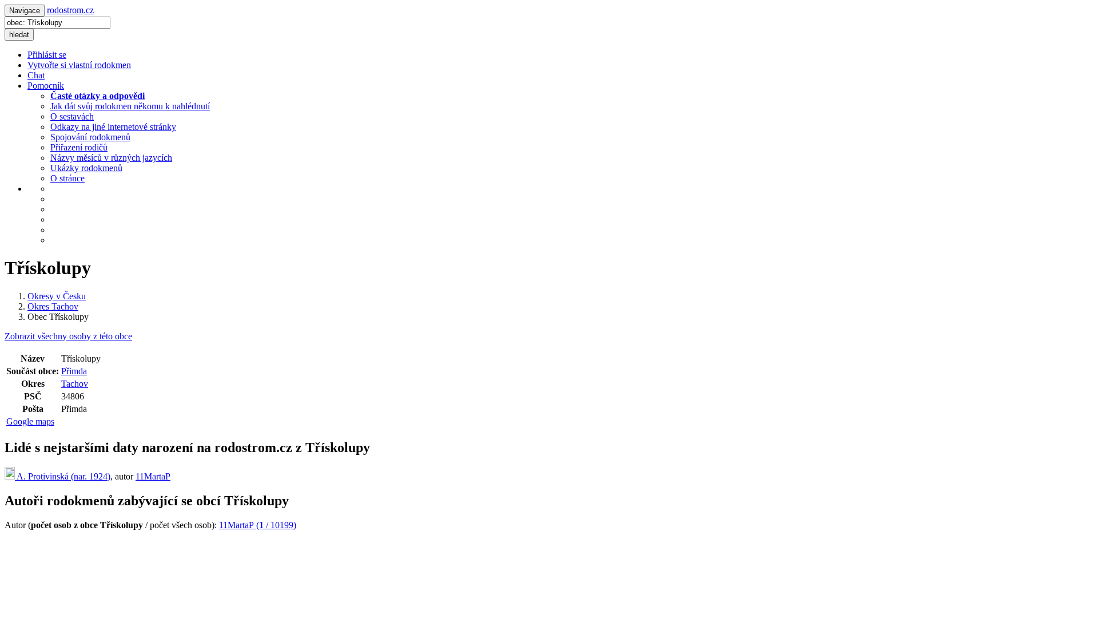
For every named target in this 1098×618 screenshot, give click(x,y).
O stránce (67, 178)
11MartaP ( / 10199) (257, 525)
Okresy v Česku (56, 296)
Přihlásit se (46, 55)
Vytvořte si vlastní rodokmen (79, 65)
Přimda (74, 371)
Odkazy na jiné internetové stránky (113, 127)
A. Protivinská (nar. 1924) (62, 476)
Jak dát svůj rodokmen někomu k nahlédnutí (130, 106)
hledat (19, 34)
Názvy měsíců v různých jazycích (111, 158)
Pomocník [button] (45, 85)
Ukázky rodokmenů (86, 168)
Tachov (74, 384)
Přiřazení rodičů (79, 147)
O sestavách (72, 116)
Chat (36, 75)
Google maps (30, 421)
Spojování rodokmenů (90, 137)
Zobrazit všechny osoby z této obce (68, 336)
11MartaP (153, 476)
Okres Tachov (52, 306)
